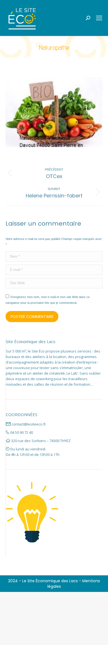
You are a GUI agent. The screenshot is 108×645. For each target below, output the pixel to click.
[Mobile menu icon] (99, 18)
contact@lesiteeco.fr (29, 424)
